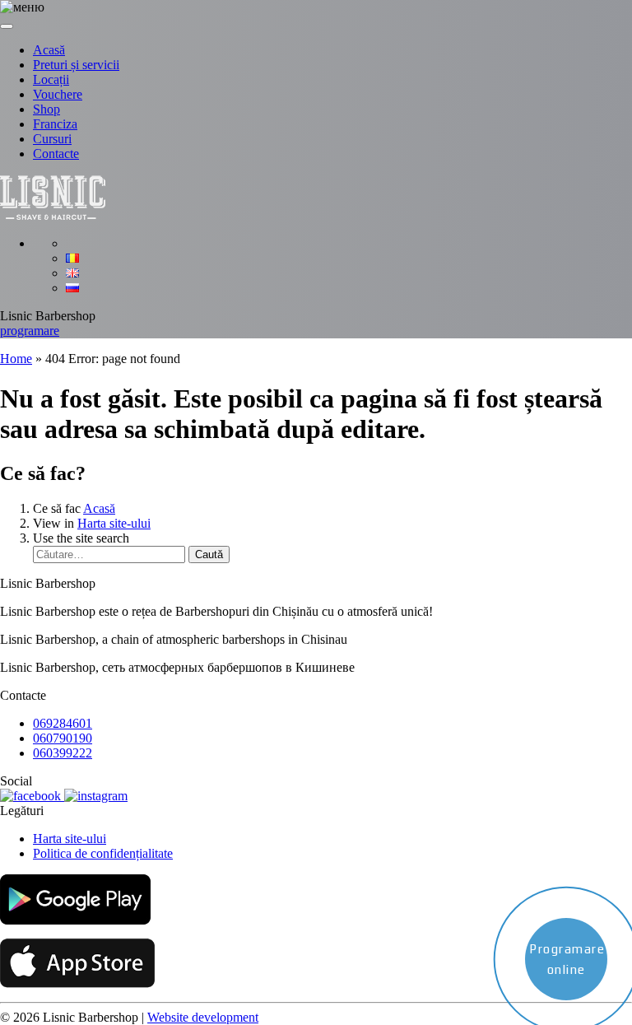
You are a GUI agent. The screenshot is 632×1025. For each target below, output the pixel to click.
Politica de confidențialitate (103, 853)
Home (16, 359)
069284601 (62, 723)
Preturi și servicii (76, 65)
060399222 (62, 753)
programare (29, 331)
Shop (46, 109)
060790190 (62, 738)
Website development (202, 1017)
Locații (51, 79)
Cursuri (52, 139)
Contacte (56, 154)
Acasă (49, 50)
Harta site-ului (114, 523)
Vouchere (57, 94)
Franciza (55, 124)
